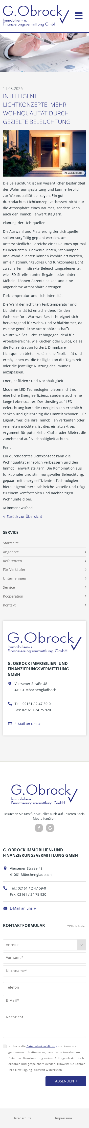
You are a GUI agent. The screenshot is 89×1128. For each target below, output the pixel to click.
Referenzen (12, 560)
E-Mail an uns (25, 723)
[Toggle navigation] (78, 14)
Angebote (11, 552)
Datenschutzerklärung (41, 1046)
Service (9, 587)
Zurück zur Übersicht (24, 516)
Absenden (64, 1080)
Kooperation (13, 596)
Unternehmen (14, 578)
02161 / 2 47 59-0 (36, 703)
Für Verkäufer (14, 569)
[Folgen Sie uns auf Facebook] (39, 828)
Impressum (63, 1118)
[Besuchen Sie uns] (50, 828)
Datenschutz (22, 1118)
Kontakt (9, 605)
